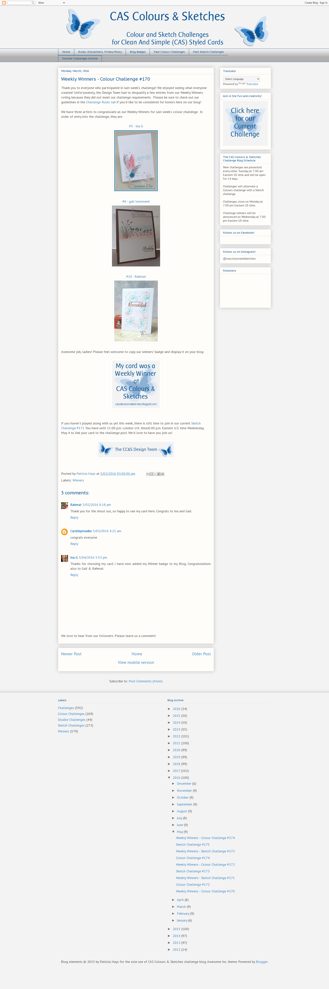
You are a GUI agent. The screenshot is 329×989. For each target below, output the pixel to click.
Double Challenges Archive (80, 58)
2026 (177, 709)
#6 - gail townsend (136, 201)
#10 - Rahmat (136, 276)
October (183, 797)
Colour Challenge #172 (193, 884)
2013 (177, 942)
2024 (177, 722)
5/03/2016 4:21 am (107, 531)
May (180, 831)
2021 (177, 743)
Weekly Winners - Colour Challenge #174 (205, 838)
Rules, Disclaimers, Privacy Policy (100, 52)
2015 (177, 929)
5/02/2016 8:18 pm (97, 504)
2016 (177, 777)
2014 (177, 936)
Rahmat (75, 504)
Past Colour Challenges (169, 52)
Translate (252, 84)
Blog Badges (138, 52)
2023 (177, 729)
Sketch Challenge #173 (193, 871)
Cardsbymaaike (81, 531)
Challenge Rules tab (101, 102)
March (182, 906)
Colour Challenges (71, 713)
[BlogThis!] (152, 474)
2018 (177, 764)
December (184, 783)
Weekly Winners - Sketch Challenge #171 (205, 878)
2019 (177, 757)
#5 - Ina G (136, 126)
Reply (74, 517)
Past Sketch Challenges (208, 52)
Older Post (201, 653)
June (180, 825)
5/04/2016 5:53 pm (93, 557)
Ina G (74, 557)
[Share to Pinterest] (162, 474)
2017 (177, 770)
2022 (177, 736)
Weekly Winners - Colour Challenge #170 (205, 891)
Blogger (262, 961)
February (183, 913)
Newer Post (71, 653)
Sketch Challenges (71, 725)
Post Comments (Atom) (146, 681)
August (182, 811)
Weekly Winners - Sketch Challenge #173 (205, 851)
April (181, 900)
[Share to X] (155, 474)
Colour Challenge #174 (193, 858)
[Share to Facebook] (159, 474)
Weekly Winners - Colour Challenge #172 (205, 864)
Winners (78, 480)
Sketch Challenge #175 (193, 844)
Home (66, 52)
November (185, 790)
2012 (177, 949)
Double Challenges (71, 719)
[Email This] (148, 474)
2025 (177, 715)
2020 (177, 750)
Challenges (66, 708)
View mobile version (136, 662)
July (180, 818)
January (182, 920)
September (185, 804)
